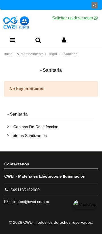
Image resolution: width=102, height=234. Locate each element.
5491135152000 (25, 190)
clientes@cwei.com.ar (30, 201)
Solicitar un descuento (73, 17)
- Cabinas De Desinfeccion (34, 126)
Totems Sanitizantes (29, 135)
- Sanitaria (17, 114)
